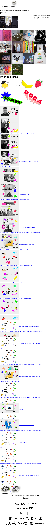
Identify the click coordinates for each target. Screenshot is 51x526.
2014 (28, 5)
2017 (23, 5)
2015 (26, 5)
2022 (8, 5)
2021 (10, 5)
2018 (21, 5)
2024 (4, 5)
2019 (19, 5)
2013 (30, 5)
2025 (2, 5)
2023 (6, 5)
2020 (17, 5)
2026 (0, 5)
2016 (24, 5)
